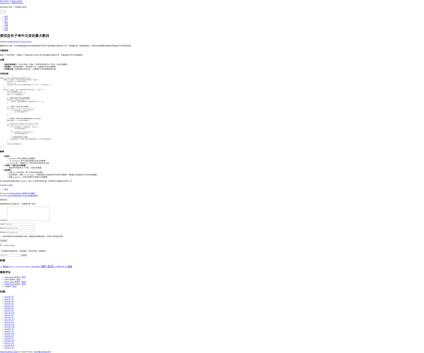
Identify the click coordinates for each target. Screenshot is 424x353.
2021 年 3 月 (9, 322)
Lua (14, 266)
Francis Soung (26, 42)
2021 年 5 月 (9, 320)
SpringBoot (36, 266)
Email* (2, 228)
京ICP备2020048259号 (42, 352)
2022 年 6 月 (9, 315)
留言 (6, 30)
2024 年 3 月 (9, 306)
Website (3, 232)
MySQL (18, 266)
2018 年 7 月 (9, 329)
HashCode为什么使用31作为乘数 (22, 193)
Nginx (22, 267)
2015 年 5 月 (9, 343)
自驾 (66, 266)
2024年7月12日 (13, 42)
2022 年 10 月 (9, 313)
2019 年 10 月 (9, 327)
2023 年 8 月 (9, 308)
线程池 (59, 267)
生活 (6, 27)
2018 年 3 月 (9, 331)
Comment (3, 220)
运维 (6, 25)
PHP (6, 19)
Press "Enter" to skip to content (11, 1)
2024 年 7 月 (9, 299)
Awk (1, 266)
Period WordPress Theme (9, 352)
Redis (30, 266)
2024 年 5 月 (9, 304)
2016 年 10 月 (9, 334)
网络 (63, 266)
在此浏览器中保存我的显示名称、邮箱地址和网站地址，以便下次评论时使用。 (33, 236)
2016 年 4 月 (9, 338)
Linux (11, 267)
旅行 (44, 266)
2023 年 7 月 (9, 311)
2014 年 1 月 (9, 348)
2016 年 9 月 (9, 336)
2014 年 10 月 (9, 345)
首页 (6, 16)
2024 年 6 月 (9, 301)
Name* (2, 224)
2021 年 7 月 (9, 317)
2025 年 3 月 (9, 297)
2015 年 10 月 (9, 341)
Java (6, 21)
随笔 (70, 266)
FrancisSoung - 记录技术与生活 (11, 3)
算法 (6, 23)
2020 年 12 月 (9, 324)
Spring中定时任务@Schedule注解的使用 (22, 196)
